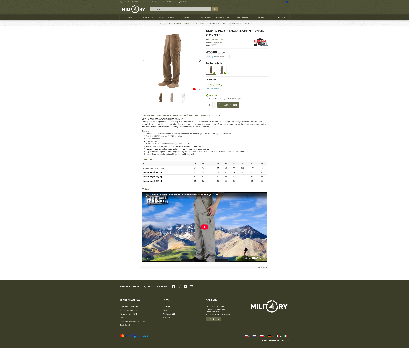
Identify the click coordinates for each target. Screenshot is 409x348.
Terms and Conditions (129, 306)
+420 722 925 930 (157, 286)
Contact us (215, 319)
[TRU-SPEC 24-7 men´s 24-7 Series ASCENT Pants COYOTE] (211, 69)
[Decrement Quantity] (214, 106)
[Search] (215, 9)
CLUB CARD (125, 325)
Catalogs (166, 306)
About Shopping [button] (151, 2)
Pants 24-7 (218, 42)
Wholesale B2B (169, 314)
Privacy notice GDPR (128, 314)
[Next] (199, 60)
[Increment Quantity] (214, 103)
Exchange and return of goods (133, 321)
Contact (126, 2)
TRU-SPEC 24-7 (218, 39)
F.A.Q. (165, 310)
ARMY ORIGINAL (170, 2)
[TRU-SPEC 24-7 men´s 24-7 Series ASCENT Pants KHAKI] (221, 70)
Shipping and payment (129, 310)
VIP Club (183, 2)
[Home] (161, 23)
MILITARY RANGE (129, 286)
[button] (173, 286)
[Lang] (287, 2)
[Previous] (144, 60)
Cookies (123, 317)
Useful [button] (136, 2)
